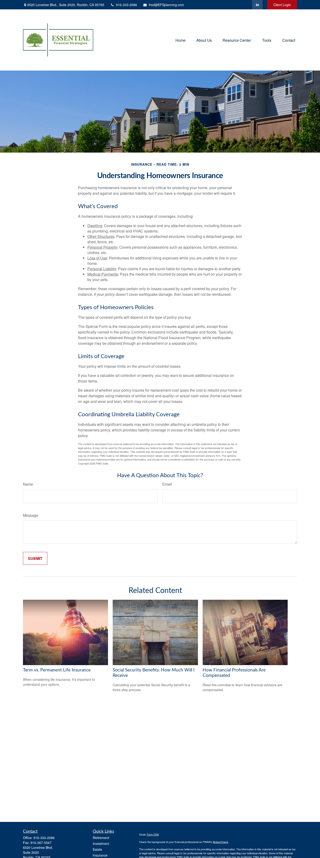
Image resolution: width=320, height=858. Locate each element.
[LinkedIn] (257, 4)
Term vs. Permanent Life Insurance (57, 670)
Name (28, 484)
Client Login (282, 4)
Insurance (100, 855)
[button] (180, 40)
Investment (101, 843)
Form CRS (153, 834)
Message (30, 515)
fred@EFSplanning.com (166, 4)
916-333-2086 (126, 4)
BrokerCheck (220, 842)
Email (167, 484)
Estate (97, 849)
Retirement (101, 837)
